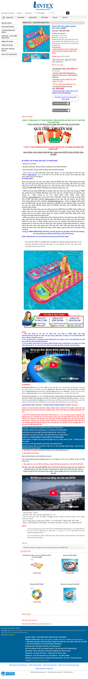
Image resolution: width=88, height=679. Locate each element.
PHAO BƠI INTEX (8, 27)
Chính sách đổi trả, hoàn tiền (44, 668)
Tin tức (55, 17)
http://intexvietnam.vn (33, 335)
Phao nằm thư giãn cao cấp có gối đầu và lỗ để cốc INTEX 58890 (37, 556)
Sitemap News (35, 660)
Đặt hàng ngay (59, 60)
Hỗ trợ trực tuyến (9, 13)
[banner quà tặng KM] (53, 144)
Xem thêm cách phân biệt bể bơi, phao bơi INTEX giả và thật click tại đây (53, 153)
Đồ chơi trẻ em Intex (49, 398)
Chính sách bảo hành (35, 665)
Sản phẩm (21, 17)
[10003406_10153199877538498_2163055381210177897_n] (53, 328)
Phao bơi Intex (50, 630)
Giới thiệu (44, 17)
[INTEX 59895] (45, 59)
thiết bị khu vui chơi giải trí (34, 176)
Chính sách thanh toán (50, 665)
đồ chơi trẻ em (48, 174)
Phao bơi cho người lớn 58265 (70, 584)
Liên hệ (64, 17)
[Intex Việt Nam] (44, 6)
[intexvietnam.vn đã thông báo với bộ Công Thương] (7, 674)
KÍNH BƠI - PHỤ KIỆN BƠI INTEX (9, 37)
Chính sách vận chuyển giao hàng (68, 665)
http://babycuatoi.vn (37, 337)
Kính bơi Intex (61, 398)
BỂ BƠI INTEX (7, 23)
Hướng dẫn (33, 17)
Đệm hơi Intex (24, 630)
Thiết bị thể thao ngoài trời (38, 672)
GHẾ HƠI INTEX (7, 45)
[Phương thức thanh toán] (61, 110)
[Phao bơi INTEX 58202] (37, 594)
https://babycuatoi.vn (62, 450)
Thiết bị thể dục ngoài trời (54, 672)
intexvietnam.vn (35, 197)
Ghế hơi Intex (33, 630)
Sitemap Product (44, 660)
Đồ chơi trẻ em (10, 635)
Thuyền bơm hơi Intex (62, 630)
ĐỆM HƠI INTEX (7, 41)
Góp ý (61, 61)
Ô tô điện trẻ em (68, 672)
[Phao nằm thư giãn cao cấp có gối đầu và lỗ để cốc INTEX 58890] (37, 565)
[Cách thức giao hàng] (61, 104)
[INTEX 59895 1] (35, 59)
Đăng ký (19, 13)
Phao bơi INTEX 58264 (70, 555)
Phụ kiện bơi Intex (72, 398)
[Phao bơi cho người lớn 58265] (70, 594)
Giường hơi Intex (22, 632)
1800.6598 (39, 405)
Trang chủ (9, 17)
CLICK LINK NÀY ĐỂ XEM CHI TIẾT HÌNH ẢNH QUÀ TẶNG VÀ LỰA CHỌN (53, 124)
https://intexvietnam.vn (45, 450)
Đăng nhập (28, 13)
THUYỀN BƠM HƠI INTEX (8, 31)
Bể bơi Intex (41, 630)
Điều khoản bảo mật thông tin (18, 665)
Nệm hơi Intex (15, 630)
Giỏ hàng (40, 13)
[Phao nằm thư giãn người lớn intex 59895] (26, 62)
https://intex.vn (81, 529)
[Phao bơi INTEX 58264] (70, 565)
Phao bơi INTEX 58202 (37, 584)
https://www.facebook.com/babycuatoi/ (37, 459)
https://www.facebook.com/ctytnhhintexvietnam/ (36, 456)
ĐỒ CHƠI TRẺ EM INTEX (8, 50)
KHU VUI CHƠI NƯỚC (9, 54)
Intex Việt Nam (55, 197)
